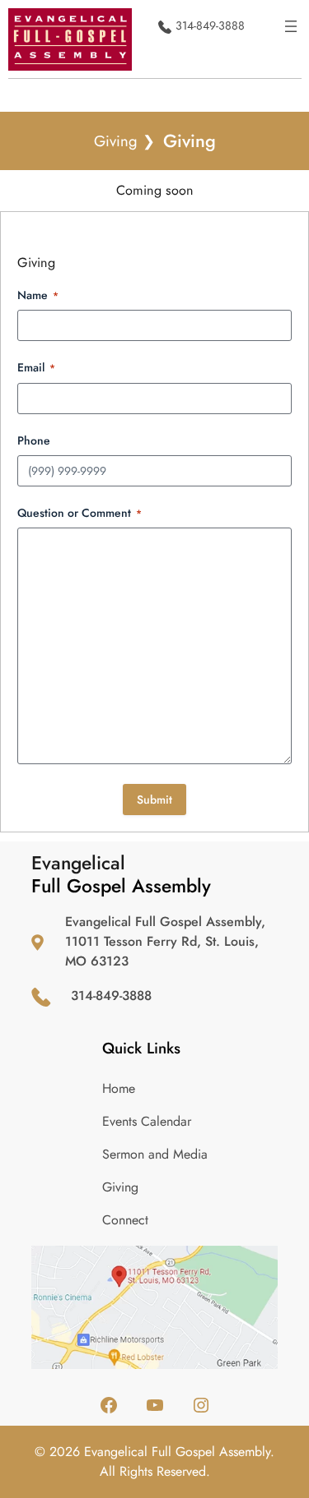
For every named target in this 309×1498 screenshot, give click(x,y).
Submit (154, 799)
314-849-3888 (210, 25)
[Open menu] (291, 26)
